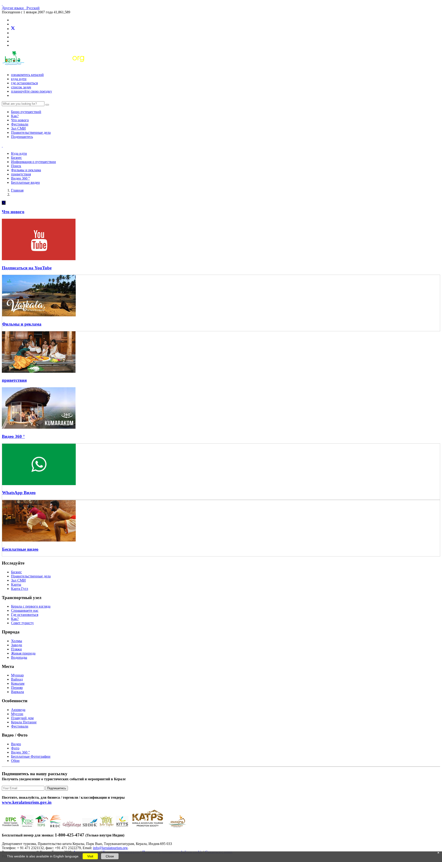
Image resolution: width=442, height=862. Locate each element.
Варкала (17, 692)
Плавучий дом (22, 718)
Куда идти (18, 79)
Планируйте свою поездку (31, 91)
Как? (15, 116)
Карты (16, 584)
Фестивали (19, 124)
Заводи (16, 645)
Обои (15, 761)
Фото (15, 748)
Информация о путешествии (33, 162)
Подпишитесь (22, 137)
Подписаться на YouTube (27, 267)
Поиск (16, 166)
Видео (16, 744)
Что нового (20, 120)
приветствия (21, 174)
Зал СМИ (18, 128)
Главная (17, 190)
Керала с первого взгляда (30, 606)
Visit (90, 856)
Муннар (17, 675)
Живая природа (23, 653)
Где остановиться (24, 83)
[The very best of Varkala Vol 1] (39, 315)
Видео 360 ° (20, 178)
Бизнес (16, 158)
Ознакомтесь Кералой (27, 75)
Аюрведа (18, 710)
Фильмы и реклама (26, 170)
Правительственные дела (31, 132)
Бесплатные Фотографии (30, 756)
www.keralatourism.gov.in (27, 802)
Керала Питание (24, 722)
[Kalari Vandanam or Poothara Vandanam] (39, 540)
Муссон (17, 714)
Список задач (21, 87)
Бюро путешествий (26, 112)
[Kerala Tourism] (44, 67)
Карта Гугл (19, 589)
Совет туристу (22, 623)
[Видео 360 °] (39, 427)
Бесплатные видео (25, 182)
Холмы (16, 641)
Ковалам (17, 683)
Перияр (17, 688)
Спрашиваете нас (24, 610)
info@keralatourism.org (110, 848)
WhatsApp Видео (19, 492)
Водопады (19, 657)
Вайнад (17, 679)
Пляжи (16, 649)
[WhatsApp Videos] (39, 371)
